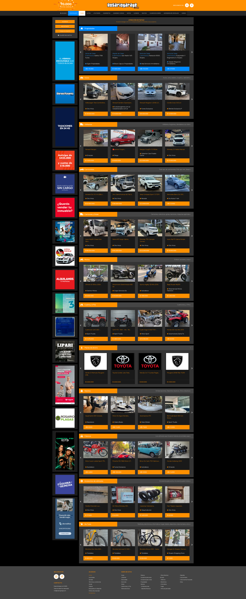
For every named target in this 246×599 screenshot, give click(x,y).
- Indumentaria (183, 577)
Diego (88, 155)
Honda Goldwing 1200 (147, 461)
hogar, (162, 524)
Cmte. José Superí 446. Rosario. (175, 56)
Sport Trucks (90, 334)
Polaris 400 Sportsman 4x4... (176, 330)
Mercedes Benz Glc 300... (148, 194)
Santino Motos (173, 291)
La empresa (92, 577)
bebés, (167, 524)
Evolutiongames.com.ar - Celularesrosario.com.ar (94, 108)
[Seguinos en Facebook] (192, 5)
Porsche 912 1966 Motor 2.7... (94, 461)
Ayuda (90, 584)
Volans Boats (91, 422)
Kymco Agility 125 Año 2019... (122, 284)
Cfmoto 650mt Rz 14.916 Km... (177, 284)
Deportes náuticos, (173, 391)
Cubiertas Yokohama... (120, 506)
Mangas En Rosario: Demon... (149, 549)
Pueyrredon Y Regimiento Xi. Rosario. (149, 56)
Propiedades (144, 582)
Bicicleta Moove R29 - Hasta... (122, 549)
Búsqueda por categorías (95, 588)
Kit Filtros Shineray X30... (93, 506)
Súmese (91, 579)
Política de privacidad (94, 590)
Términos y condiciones (95, 582)
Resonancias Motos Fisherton (147, 290)
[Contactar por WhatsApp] (65, 94)
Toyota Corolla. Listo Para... (94, 373)
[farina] (65, 127)
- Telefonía (162, 579)
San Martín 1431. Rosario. (95, 56)
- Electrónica (163, 582)
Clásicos (143, 575)
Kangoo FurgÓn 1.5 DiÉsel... (122, 149)
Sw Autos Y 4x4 (146, 198)
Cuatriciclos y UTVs (126, 586)
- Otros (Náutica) (164, 575)
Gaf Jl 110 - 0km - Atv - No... (94, 330)
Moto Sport (118, 334)
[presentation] (80, 52)
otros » (188, 524)
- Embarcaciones (145, 586)
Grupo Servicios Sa (92, 291)
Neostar (117, 198)
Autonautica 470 (118, 416)
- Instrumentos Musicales (186, 579)
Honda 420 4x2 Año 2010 (148, 330)
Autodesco (117, 291)
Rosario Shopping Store (149, 553)
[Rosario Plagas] (65, 418)
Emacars (144, 467)
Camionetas (124, 579)
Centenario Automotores (176, 198)
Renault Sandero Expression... (95, 103)
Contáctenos (92, 593)
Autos (122, 575)
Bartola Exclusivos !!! (148, 109)
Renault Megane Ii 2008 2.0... (122, 103)
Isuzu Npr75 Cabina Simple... (149, 239)
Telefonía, (141, 524)
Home (90, 575)
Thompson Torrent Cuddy (175, 416)
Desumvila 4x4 (119, 510)
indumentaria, (181, 524)
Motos (122, 584)
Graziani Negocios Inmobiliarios (146, 63)
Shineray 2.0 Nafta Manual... (149, 149)
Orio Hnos (144, 155)
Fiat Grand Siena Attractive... (176, 103)
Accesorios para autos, (167, 481)
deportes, (173, 524)
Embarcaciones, (161, 391)
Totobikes (89, 553)
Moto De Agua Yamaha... (93, 416)
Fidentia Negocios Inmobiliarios (174, 63)
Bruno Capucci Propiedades (96, 64)
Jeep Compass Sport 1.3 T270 (122, 194)
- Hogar (162, 586)
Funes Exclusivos (119, 109)
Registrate (65, 26)
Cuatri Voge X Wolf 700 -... (121, 330)
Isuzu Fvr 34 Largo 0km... (175, 239)
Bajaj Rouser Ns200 (146, 284)
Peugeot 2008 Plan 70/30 (149, 373)
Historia (91, 586)
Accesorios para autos (146, 577)
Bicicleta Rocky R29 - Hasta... (176, 549)
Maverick (170, 373)
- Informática (163, 584)
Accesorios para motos (182, 481)
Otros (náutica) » (185, 391)
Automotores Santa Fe (149, 334)
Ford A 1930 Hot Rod (174, 461)
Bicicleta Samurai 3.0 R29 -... (94, 549)
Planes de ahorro (125, 588)
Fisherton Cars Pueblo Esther (121, 154)
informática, (156, 524)
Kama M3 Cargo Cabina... (93, 239)
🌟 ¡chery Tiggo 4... (173, 194)
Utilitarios (123, 577)
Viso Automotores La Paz (177, 109)
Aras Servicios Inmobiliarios (123, 64)
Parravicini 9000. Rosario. (123, 56)
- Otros (181, 582)
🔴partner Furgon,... (91, 149)
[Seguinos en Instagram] (187, 5)
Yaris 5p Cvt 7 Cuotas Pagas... (122, 373)
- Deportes (182, 575)
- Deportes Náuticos (145, 588)
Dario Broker (118, 422)
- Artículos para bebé (165, 588)
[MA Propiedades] (65, 207)
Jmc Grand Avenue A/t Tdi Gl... (95, 194)
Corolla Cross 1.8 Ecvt (147, 103)
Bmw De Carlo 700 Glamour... (123, 461)
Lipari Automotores (175, 334)
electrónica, (148, 524)
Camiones (123, 582)
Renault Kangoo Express (175, 149)
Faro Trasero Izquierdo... (147, 506)
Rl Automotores (173, 155)
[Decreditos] (65, 518)
